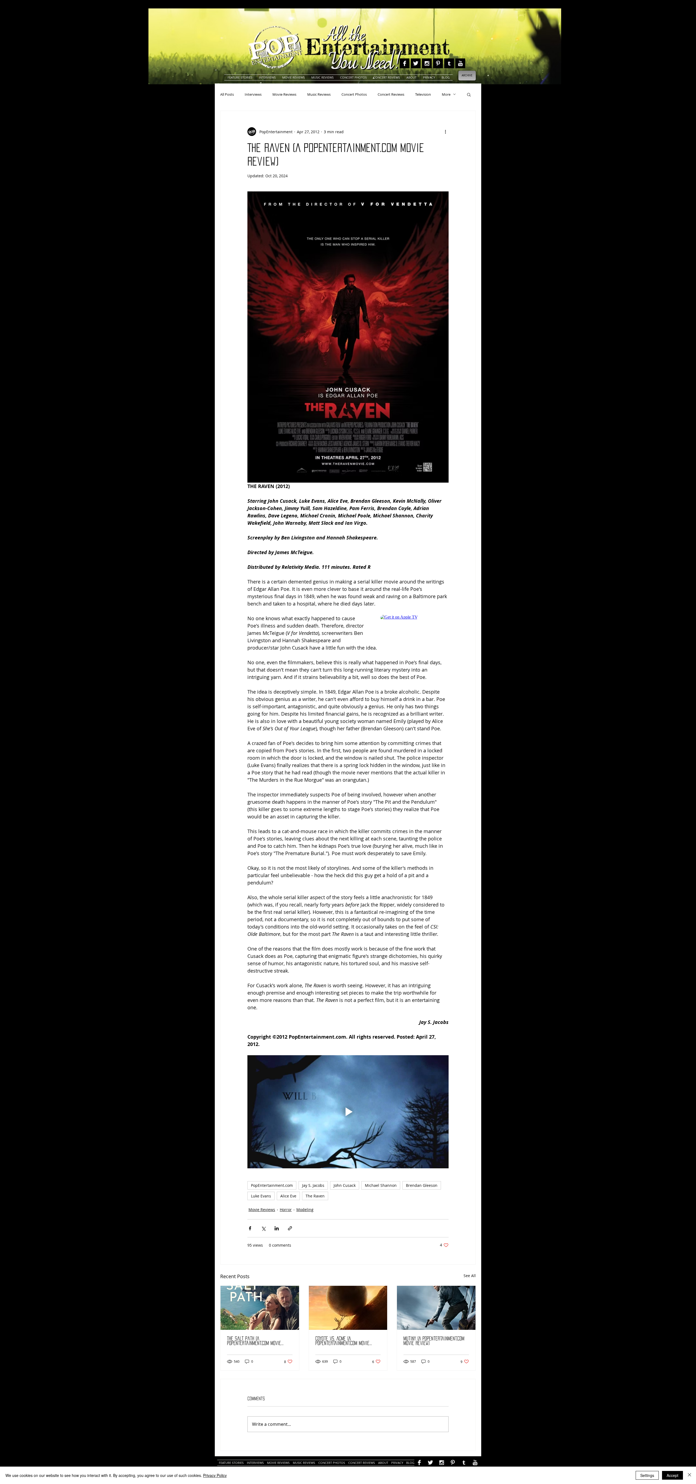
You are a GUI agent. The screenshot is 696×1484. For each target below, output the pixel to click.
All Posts (227, 94)
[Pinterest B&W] (438, 63)
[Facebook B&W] (404, 63)
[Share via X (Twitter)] (263, 1228)
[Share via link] (290, 1228)
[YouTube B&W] (460, 63)
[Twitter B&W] (416, 63)
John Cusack (345, 1185)
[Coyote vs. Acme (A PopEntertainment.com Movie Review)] (348, 1308)
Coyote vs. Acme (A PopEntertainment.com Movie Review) (342, 1341)
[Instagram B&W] (427, 63)
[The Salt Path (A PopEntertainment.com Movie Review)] (259, 1308)
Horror (286, 1209)
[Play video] (348, 1111)
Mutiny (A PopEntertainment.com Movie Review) (433, 1341)
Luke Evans (261, 1196)
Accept (672, 1475)
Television (423, 94)
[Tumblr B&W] (449, 63)
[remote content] (414, 626)
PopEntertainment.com (272, 1185)
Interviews (253, 94)
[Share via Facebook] (250, 1228)
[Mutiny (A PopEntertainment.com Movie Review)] (436, 1308)
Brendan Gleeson (421, 1185)
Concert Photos (354, 94)
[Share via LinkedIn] (276, 1228)
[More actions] (445, 131)
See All (470, 1275)
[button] (468, 94)
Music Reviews (319, 94)
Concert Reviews (391, 94)
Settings (647, 1475)
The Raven (315, 1196)
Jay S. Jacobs (313, 1185)
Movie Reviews (284, 94)
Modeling (304, 1209)
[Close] (689, 1475)
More (446, 94)
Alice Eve (288, 1196)
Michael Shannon (381, 1185)
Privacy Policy (215, 1475)
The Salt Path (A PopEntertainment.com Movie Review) (254, 1341)
